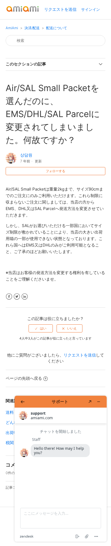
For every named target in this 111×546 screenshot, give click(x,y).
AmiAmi (12, 28)
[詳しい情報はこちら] (60, 468)
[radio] (41, 328)
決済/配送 (32, 28)
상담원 (26, 155)
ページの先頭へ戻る (24, 378)
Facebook (9, 296)
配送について (56, 28)
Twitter (16, 296)
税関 (10, 442)
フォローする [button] (55, 171)
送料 (10, 412)
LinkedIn (24, 296)
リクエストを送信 (60, 9)
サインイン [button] (90, 9)
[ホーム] (22, 12)
